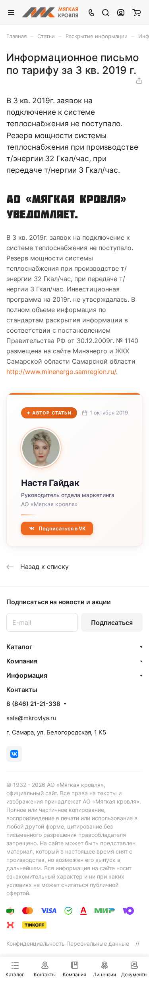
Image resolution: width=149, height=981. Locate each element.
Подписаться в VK (62, 528)
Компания (21, 661)
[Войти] (120, 12)
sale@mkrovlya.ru (31, 718)
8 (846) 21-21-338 (33, 703)
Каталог (19, 647)
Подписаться (112, 622)
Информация (26, 675)
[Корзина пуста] (136, 12)
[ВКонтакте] (14, 754)
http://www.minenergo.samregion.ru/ (61, 372)
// (137, 943)
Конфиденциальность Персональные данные (67, 943)
